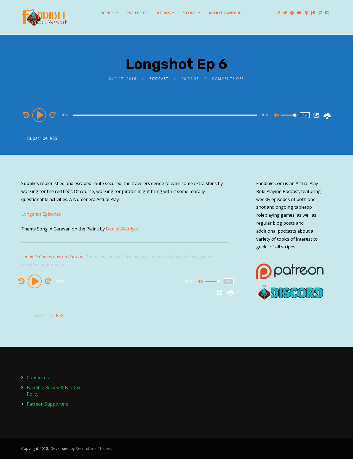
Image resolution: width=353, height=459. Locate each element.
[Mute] (276, 115)
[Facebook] (279, 13)
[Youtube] (299, 13)
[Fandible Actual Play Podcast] (44, 17)
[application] (165, 114)
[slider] (288, 119)
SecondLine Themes (94, 448)
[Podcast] (306, 13)
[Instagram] (292, 13)
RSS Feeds (136, 12)
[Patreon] (313, 13)
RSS (53, 138)
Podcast (159, 78)
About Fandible (226, 12)
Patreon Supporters (47, 404)
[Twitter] (285, 13)
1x (304, 114)
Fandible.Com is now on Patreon (52, 257)
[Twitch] (320, 13)
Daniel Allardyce (122, 229)
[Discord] (326, 13)
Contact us (38, 377)
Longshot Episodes (41, 214)
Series (107, 12)
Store (189, 12)
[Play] (40, 114)
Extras (162, 12)
